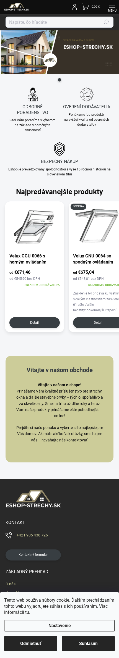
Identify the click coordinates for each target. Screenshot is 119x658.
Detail (34, 323)
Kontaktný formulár (33, 555)
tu (27, 612)
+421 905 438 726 (32, 535)
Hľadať (106, 22)
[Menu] (112, 7)
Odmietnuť (30, 643)
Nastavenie (59, 625)
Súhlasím (88, 643)
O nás (10, 584)
